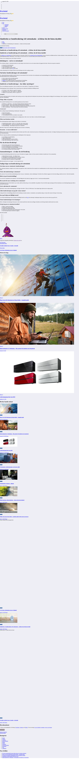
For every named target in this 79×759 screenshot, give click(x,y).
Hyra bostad (3, 11)
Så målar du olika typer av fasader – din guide (9, 245)
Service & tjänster (5, 30)
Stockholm (7, 24)
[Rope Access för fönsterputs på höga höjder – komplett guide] (37, 295)
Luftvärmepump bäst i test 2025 (7, 397)
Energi (3, 27)
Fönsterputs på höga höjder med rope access (10, 756)
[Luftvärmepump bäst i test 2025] (37, 392)
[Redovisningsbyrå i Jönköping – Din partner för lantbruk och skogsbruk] (37, 344)
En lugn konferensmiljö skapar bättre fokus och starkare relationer (14, 753)
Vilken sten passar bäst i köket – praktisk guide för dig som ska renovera (14, 516)
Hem (3, 22)
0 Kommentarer (13, 47)
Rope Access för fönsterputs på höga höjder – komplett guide (14, 300)
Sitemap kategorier (3, 732)
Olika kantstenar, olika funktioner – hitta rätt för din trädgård (12, 500)
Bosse (4, 47)
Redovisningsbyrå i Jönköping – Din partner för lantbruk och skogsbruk (17, 348)
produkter (42, 727)
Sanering (4, 80)
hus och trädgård (37, 727)
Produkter (4, 29)
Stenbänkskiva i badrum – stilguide (7, 483)
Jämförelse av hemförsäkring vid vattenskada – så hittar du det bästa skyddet (15, 626)
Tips (3, 747)
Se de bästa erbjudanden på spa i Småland (8, 250)
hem (28, 197)
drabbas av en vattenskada (6, 55)
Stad (3, 23)
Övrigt (1, 47)
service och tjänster (48, 727)
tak (13, 68)
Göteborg (6, 25)
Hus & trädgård (5, 28)
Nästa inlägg (2, 247)
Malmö (6, 26)
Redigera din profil (17, 240)
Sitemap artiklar (3, 733)
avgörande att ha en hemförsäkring (36, 55)
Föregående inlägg (3, 243)
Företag (3, 739)
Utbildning (4, 748)
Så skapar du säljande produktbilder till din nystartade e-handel (13, 755)
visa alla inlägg (2, 242)
